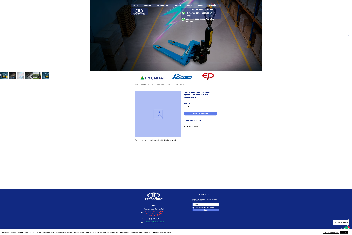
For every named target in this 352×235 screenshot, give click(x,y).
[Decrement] (186, 107)
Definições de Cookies (331, 232)
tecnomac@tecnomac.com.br (155, 222)
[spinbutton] (188, 107)
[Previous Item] (4, 35)
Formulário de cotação (191, 126)
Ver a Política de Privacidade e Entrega (159, 232)
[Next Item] (348, 35)
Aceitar (344, 232)
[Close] (350, 232)
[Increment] (191, 107)
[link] (193, 120)
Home (137, 84)
